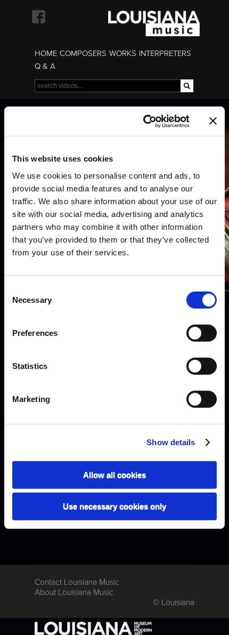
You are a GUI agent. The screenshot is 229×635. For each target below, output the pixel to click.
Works (122, 53)
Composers (83, 53)
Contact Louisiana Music (77, 582)
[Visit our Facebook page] (38, 16)
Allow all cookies (114, 474)
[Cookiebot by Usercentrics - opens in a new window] (144, 121)
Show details (170, 442)
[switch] (201, 332)
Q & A (45, 66)
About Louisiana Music (74, 592)
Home (46, 53)
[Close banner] (213, 121)
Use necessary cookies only (114, 506)
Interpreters (165, 53)
